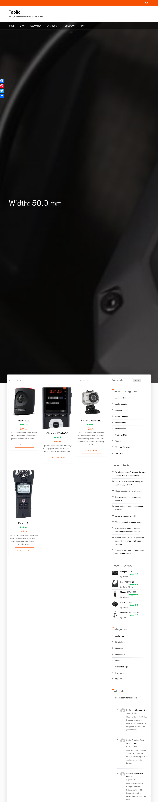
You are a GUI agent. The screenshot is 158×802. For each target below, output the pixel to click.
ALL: (21, 381)
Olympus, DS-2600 (57, 433)
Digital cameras (121, 416)
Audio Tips (119, 636)
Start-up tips (120, 673)
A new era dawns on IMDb (126, 516)
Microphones (120, 429)
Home (11, 25)
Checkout (70, 25)
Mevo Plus (23, 420)
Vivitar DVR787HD (90, 420)
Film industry (120, 642)
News (117, 661)
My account (53, 25)
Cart (83, 25)
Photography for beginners (126, 698)
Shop (22, 25)
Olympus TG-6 (141, 710)
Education (35, 25)
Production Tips (121, 667)
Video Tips (119, 679)
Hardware (119, 648)
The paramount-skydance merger (129, 522)
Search (137, 380)
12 (14, 381)
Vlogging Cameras (122, 447)
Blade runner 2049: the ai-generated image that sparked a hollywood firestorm (129, 541)
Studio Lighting (121, 435)
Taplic (14, 12)
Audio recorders (121, 404)
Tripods (118, 441)
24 (18, 381)
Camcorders (120, 410)
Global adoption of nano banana (128, 491)
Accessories (120, 398)
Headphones (120, 422)
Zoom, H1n (23, 523)
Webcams (119, 453)
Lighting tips (120, 654)
